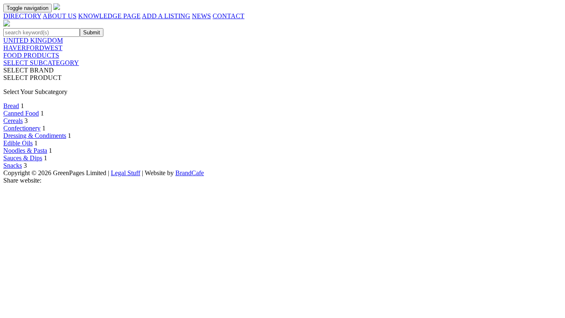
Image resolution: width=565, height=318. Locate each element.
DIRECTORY (22, 15)
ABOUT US (60, 15)
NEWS (201, 15)
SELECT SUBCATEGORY (41, 62)
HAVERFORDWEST (32, 47)
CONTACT (228, 15)
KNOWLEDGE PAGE (109, 15)
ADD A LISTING (166, 15)
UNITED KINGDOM (33, 40)
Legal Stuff (125, 172)
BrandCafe (189, 172)
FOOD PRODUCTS (31, 55)
